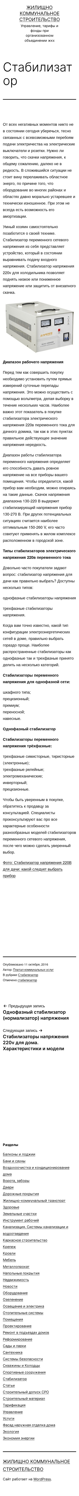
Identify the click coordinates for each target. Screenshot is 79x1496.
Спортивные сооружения (24, 1372)
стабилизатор (27, 980)
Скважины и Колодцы (21, 1365)
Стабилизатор (28, 975)
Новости (10, 1286)
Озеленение (13, 1299)
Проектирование (17, 1326)
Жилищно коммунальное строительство (39, 13)
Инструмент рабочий (21, 1220)
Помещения (13, 1319)
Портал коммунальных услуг (33, 969)
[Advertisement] (39, 910)
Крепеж (9, 1247)
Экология (11, 1432)
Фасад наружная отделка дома (29, 1425)
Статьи (9, 1385)
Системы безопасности (23, 1359)
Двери (8, 1187)
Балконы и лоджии (19, 1154)
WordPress (42, 1479)
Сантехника (12, 1352)
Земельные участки (20, 1214)
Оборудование (15, 1293)
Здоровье (11, 1207)
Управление (13, 1412)
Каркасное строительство (25, 1240)
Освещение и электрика (23, 1306)
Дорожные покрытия (21, 1194)
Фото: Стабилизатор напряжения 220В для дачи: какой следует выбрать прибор (37, 869)
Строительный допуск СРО (26, 1392)
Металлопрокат (16, 1267)
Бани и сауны (14, 1161)
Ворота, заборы (16, 1181)
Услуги (8, 1418)
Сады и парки (14, 1346)
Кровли (9, 1253)
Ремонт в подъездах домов (26, 1332)
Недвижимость (16, 1280)
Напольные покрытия (21, 1273)
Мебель (9, 1260)
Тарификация (14, 1405)
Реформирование (17, 1339)
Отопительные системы (23, 1313)
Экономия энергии (19, 1438)
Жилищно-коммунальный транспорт (34, 1201)
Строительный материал (24, 1399)
